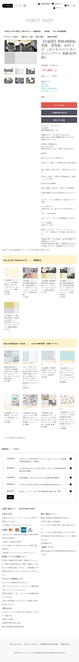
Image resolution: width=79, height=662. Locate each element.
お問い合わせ (64, 644)
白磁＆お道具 (52, 37)
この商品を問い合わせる (59, 112)
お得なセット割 (27, 37)
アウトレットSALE (11, 37)
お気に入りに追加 (59, 120)
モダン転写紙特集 (59, 31)
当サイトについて (15, 644)
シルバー (55, 91)
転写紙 (47, 31)
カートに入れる (59, 105)
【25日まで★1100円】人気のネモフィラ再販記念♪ (22, 31)
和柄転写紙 (53, 88)
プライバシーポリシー (31, 644)
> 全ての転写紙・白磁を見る (14, 438)
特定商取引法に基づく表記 (49, 644)
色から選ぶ (40, 37)
